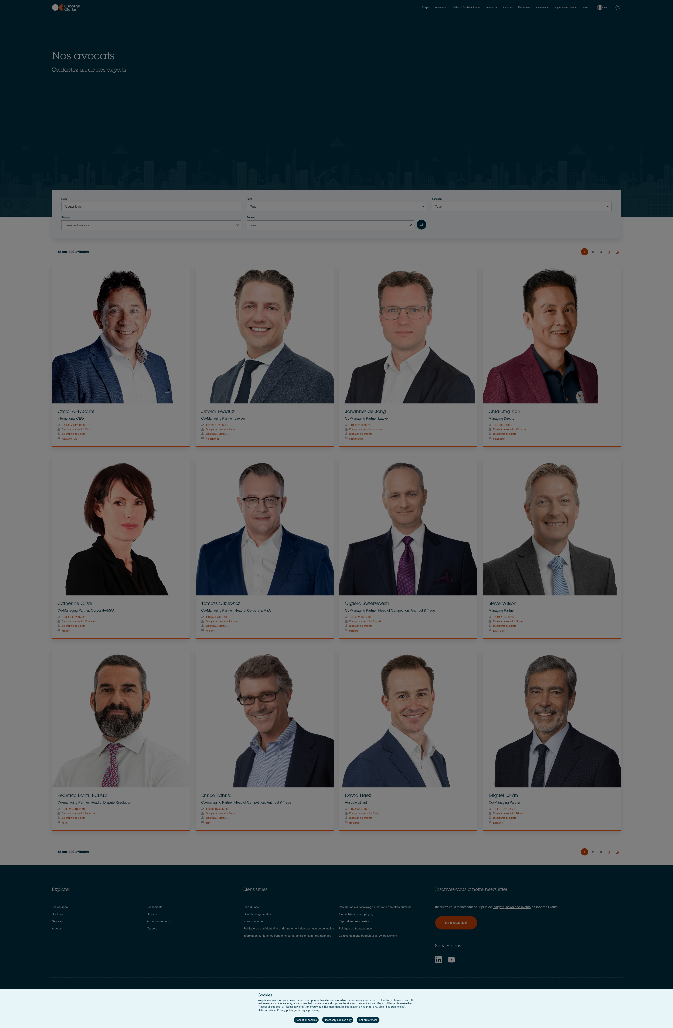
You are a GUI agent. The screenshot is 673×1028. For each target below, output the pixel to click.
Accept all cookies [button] (306, 1020)
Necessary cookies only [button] (338, 1020)
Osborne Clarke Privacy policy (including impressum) (288, 1010)
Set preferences (368, 1020)
